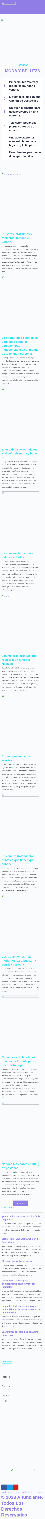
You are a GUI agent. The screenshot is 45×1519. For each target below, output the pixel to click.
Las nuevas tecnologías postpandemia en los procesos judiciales (19, 1283)
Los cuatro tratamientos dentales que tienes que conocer (18, 860)
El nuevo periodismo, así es (17, 1261)
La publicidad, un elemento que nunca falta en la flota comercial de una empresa (21, 1309)
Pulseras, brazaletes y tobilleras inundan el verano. (23, 85)
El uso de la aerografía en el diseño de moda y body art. (19, 453)
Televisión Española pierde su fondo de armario (22, 126)
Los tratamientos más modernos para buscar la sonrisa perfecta (19, 960)
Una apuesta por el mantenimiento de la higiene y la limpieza (22, 141)
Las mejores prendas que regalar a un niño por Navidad (19, 659)
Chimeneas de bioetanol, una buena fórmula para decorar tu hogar (19, 1061)
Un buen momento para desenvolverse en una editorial (24, 111)
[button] (41, 7)
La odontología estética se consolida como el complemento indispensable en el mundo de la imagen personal (20, 345)
